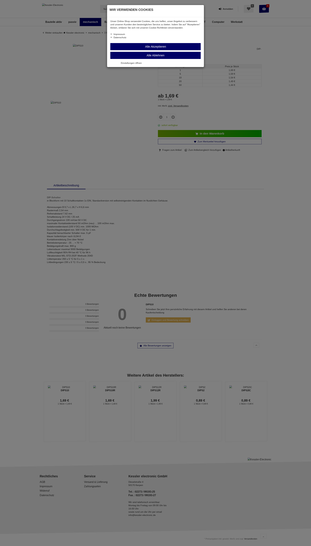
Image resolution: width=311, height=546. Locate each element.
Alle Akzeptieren (155, 46)
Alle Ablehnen (155, 55)
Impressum (119, 34)
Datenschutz (120, 37)
